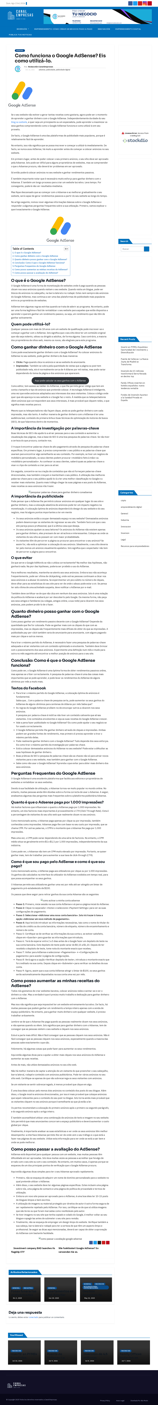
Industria (28, 1288)
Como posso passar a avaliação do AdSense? (36, 272)
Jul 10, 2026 (17, 1361)
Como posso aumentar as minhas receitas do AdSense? (41, 269)
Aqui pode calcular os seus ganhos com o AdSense (60, 380)
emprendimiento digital (131, 507)
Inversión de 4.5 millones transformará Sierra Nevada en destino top (134, 374)
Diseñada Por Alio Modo (139, 1401)
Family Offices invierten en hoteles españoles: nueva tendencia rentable (133, 386)
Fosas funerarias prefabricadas (23, 1293)
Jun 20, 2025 (54, 1298)
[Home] (10, 29)
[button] (151, 32)
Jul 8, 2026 (89, 1361)
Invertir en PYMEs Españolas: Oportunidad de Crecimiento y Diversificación (134, 350)
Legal (123, 539)
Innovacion (126, 526)
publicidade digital (63, 70)
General (20, 50)
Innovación (104, 29)
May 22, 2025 (89, 1298)
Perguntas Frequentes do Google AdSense (35, 266)
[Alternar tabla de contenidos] (65, 249)
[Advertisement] (135, 83)
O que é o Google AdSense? (28, 252)
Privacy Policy (105, 1401)
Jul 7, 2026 (126, 1361)
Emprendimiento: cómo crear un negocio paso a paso (63, 29)
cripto (123, 500)
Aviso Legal (120, 1401)
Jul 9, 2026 (53, 1361)
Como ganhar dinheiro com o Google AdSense (36, 256)
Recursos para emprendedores (91, 1287)
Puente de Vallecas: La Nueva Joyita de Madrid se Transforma (134, 362)
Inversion (99, 1284)
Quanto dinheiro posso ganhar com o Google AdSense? (41, 259)
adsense (42, 70)
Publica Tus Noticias (20, 35)
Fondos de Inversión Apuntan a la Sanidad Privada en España (134, 397)
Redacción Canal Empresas (40, 67)
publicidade (50, 70)
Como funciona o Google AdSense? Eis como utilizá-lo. (60, 58)
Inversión (22, 29)
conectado (33, 1317)
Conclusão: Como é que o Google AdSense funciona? (40, 262)
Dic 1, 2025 (17, 1298)
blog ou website (19, 122)
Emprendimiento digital (128, 29)
